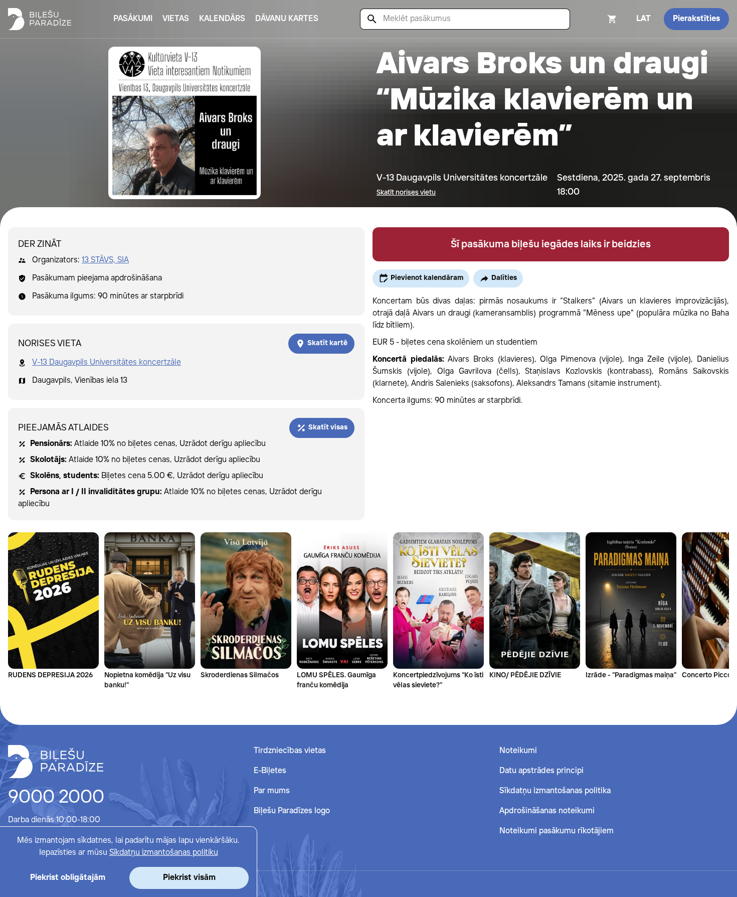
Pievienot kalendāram (427, 277)
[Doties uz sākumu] (55, 761)
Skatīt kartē (327, 343)
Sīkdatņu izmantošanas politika (555, 791)
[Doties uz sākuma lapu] (39, 19)
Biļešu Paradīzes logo (292, 811)
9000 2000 (56, 798)
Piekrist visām (189, 877)
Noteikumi (518, 751)
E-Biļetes (270, 771)
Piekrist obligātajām (67, 877)
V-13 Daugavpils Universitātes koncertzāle (106, 362)
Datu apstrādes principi (541, 771)
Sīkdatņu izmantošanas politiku (163, 852)
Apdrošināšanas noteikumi (547, 811)
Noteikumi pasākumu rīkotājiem (556, 831)
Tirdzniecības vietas (290, 751)
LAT (643, 19)
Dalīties (504, 277)
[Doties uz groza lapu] (598, 19)
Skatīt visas (327, 427)
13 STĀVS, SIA (105, 260)
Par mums (272, 791)
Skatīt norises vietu (406, 192)
